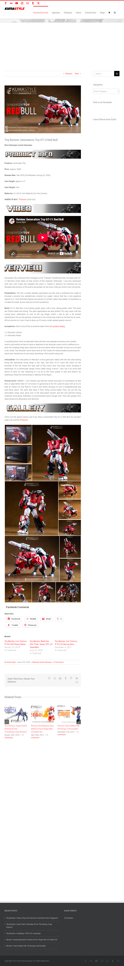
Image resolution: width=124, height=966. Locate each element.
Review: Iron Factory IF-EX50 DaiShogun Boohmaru (15, 728)
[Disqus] (43, 778)
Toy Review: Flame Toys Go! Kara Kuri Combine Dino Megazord (42, 728)
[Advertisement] (62, 45)
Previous (68, 73)
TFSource (22, 199)
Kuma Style (11, 662)
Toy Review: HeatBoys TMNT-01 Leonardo (23, 933)
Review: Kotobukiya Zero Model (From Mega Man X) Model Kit (31, 939)
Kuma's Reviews (46, 662)
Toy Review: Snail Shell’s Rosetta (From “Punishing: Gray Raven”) (68, 728)
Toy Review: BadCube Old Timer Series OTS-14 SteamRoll (41, 644)
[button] (115, 12)
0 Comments (59, 662)
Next (77, 73)
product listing (59, 326)
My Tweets (68, 918)
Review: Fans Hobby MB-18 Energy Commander (26, 946)
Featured (35, 662)
